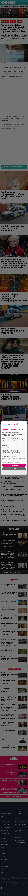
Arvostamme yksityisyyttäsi (9, 429)
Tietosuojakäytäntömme (14, 471)
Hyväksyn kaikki (14, 465)
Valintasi (21, 429)
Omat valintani (14, 468)
